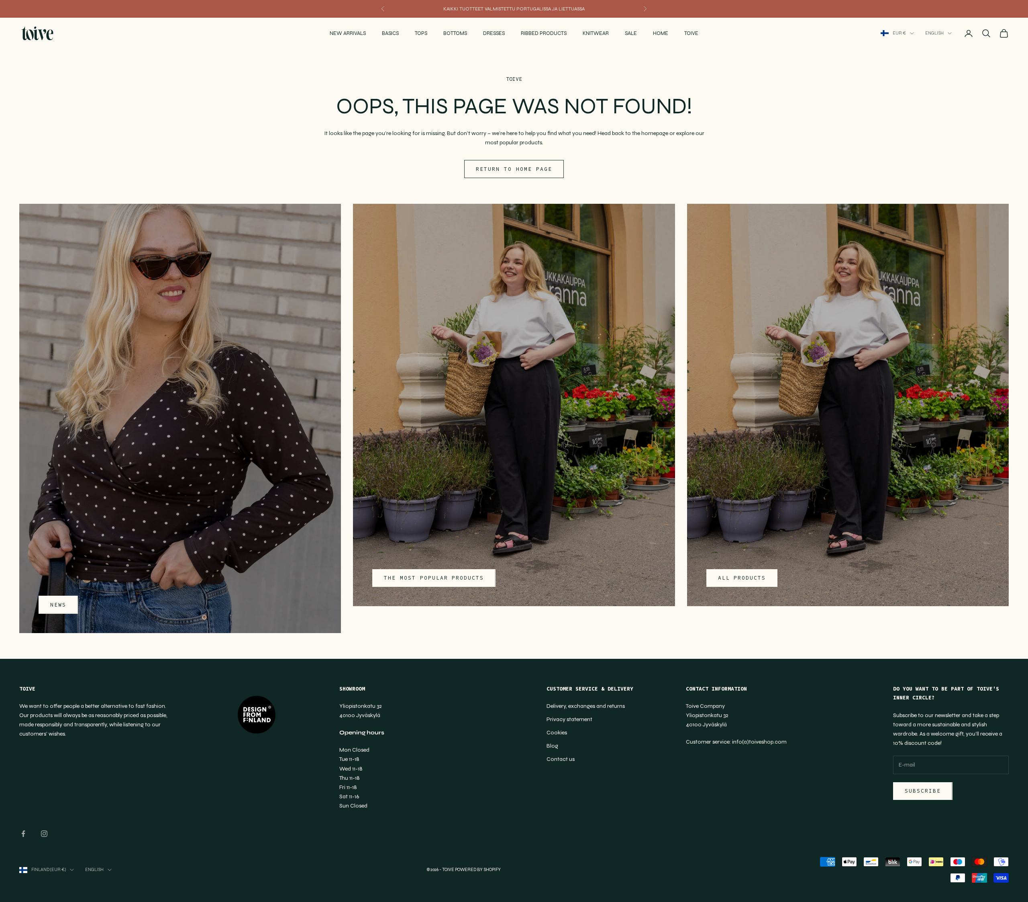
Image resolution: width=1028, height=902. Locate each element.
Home (660, 33)
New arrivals (348, 33)
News (58, 604)
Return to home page (514, 169)
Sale (631, 33)
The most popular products (434, 577)
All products (742, 577)
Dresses (494, 33)
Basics (390, 33)
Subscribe (923, 790)
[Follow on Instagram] (44, 834)
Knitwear (596, 33)
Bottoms (455, 33)
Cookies (557, 732)
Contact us (561, 759)
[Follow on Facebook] (23, 834)
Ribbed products (544, 33)
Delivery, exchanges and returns (586, 706)
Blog (552, 745)
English (934, 33)
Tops (421, 33)
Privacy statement (569, 719)
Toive (691, 33)
